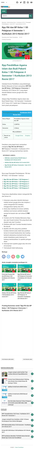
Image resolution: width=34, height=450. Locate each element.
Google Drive (19, 135)
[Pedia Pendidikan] (5, 7)
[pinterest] (13, 256)
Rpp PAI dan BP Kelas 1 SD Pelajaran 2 (16, 181)
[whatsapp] (18, 256)
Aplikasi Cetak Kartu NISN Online (17, 386)
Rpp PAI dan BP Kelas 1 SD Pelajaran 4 (16, 186)
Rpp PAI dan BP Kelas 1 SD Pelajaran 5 (16, 188)
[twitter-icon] (20, 2)
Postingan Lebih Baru (8, 359)
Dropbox (27, 135)
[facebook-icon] (17, 2)
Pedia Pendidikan (19, 447)
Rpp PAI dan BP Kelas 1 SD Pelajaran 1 (16, 179)
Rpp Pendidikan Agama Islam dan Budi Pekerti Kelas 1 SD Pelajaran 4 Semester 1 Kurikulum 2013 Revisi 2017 (17, 72)
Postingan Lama (27, 359)
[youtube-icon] (31, 2)
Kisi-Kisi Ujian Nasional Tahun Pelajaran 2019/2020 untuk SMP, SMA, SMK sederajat (19, 402)
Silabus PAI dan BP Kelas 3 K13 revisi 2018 (17, 162)
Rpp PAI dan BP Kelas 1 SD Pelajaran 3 (16, 184)
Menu (3, 11)
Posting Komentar (6, 39)
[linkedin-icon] (24, 2)
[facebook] (4, 256)
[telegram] (22, 256)
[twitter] (8, 256)
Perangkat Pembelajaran (11, 112)
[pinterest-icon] (28, 2)
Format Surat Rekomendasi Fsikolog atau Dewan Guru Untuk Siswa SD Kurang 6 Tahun (18, 381)
